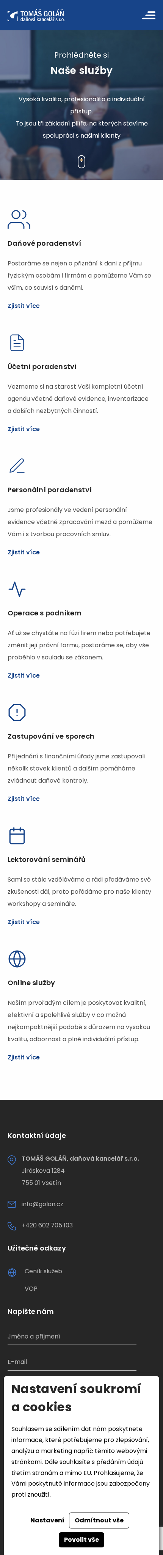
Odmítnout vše (99, 1520)
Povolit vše (81, 1539)
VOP (31, 1288)
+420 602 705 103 (47, 1225)
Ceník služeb (43, 1271)
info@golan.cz (42, 1204)
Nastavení (47, 1520)
